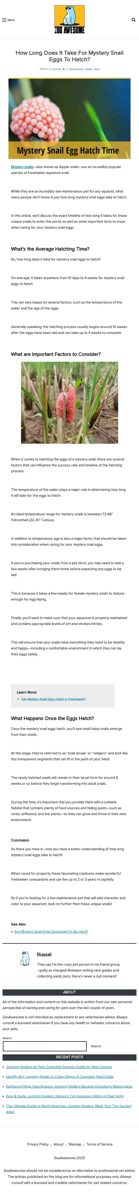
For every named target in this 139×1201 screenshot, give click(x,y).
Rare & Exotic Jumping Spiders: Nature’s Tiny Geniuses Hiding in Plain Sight (64, 1096)
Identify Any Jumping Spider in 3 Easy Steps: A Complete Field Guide (60, 1077)
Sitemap (74, 1144)
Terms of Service (99, 1144)
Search (7, 1038)
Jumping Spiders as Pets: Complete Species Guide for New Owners (59, 1067)
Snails (89, 68)
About (58, 1144)
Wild (96, 68)
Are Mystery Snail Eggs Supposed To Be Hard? (51, 932)
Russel (57, 68)
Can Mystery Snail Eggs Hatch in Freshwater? (53, 699)
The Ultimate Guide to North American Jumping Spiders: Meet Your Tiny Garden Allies (68, 1109)
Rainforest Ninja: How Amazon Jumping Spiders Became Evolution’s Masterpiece (69, 1086)
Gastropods (77, 68)
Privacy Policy (37, 1144)
